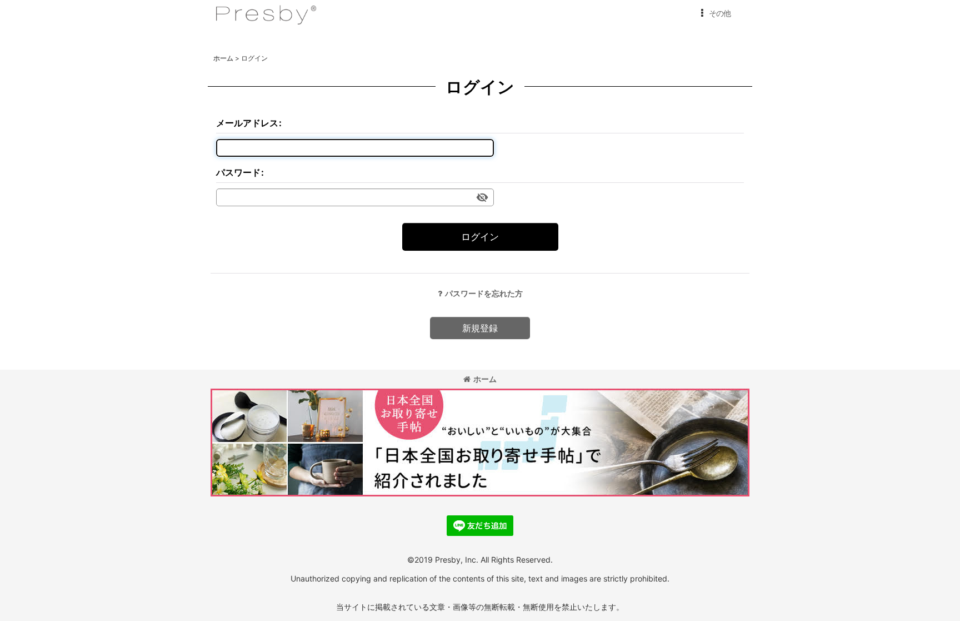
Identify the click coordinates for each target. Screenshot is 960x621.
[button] (713, 13)
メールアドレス (247, 122)
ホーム (485, 379)
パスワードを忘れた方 (484, 293)
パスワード (238, 172)
